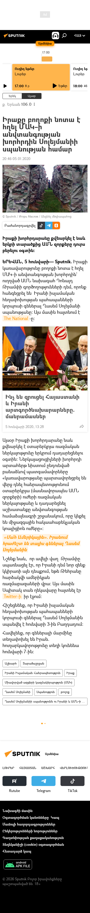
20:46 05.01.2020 (16, 158)
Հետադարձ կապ (16, 851)
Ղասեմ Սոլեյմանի (17, 692)
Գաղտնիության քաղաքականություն (33, 837)
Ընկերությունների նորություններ (30, 830)
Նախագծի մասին (17, 810)
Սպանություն (45, 692)
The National (16, 318)
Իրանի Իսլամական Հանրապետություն (32, 673)
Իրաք (70, 673)
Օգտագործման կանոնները (25, 817)
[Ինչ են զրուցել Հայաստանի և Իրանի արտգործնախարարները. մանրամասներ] (45, 358)
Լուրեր (20, 74)
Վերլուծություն (74, 768)
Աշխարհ (11, 663)
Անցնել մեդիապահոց (56, 216)
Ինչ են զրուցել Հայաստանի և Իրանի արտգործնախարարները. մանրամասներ (43, 407)
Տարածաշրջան (33, 663)
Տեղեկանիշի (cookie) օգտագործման (33, 844)
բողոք (65, 692)
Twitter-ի (12, 596)
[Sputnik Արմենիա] (15, 37)
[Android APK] (18, 865)
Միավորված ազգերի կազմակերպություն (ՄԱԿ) (38, 682)
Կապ (55, 817)
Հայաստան (27, 768)
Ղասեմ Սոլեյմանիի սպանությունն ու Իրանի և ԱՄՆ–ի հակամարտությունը (46, 701)
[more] (82, 426)
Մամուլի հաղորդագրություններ (28, 824)
